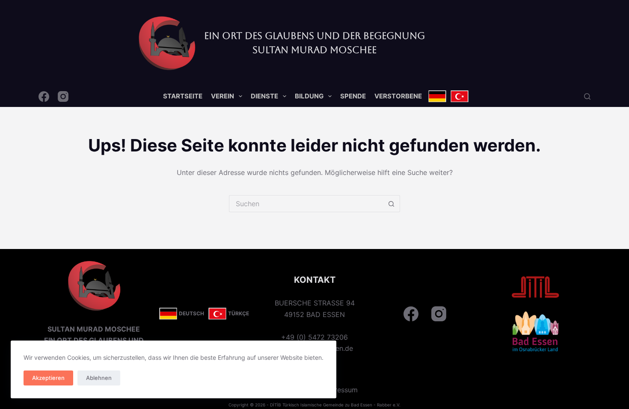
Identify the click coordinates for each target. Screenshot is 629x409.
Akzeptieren (48, 377)
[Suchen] (587, 96)
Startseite (182, 96)
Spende (353, 96)
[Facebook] (44, 96)
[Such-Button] (391, 203)
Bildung (309, 96)
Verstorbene (398, 96)
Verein (222, 96)
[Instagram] (63, 96)
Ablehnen (99, 377)
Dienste (264, 96)
